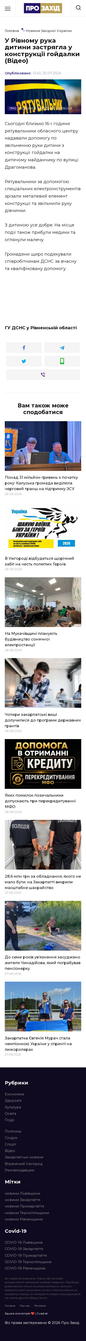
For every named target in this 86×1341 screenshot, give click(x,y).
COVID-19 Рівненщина (25, 1268)
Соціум (11, 1138)
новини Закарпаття (22, 1200)
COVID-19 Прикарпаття (26, 1255)
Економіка (14, 1094)
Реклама (40, 1305)
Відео (10, 1151)
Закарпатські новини (24, 1157)
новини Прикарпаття (24, 1206)
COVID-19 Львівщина (24, 1242)
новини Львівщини (22, 1193)
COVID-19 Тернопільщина (28, 1262)
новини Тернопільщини (27, 1213)
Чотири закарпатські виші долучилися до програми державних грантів (43, 720)
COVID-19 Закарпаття (24, 1249)
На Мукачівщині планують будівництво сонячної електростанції (31, 639)
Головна (10, 1305)
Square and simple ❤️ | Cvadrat (26, 1313)
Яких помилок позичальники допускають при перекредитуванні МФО (40, 801)
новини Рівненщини (24, 1219)
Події (9, 1120)
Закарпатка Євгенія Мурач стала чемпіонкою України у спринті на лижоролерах (38, 1044)
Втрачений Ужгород (24, 1164)
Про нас (25, 1305)
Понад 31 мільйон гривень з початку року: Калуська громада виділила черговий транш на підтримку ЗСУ (41, 483)
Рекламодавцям (19, 1170)
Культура (13, 1107)
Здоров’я (13, 1100)
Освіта (10, 1113)
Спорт (10, 1144)
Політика (13, 1131)
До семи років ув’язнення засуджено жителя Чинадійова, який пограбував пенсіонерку (43, 963)
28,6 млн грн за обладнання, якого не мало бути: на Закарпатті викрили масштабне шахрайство (43, 882)
